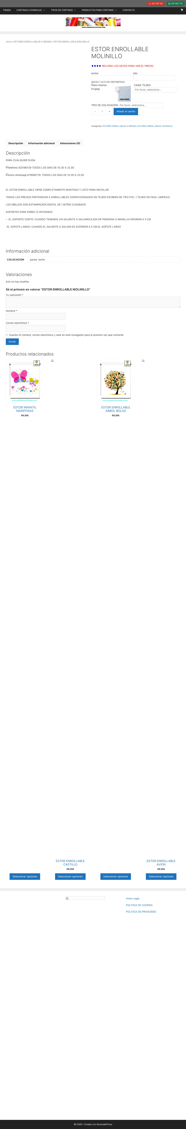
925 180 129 (157, 3)
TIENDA (7, 10)
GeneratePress (104, 1124)
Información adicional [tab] (41, 143)
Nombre (11, 310)
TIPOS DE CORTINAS (62, 10)
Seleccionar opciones (24, 876)
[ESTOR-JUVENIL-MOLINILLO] (45, 90)
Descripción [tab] (15, 143)
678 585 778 (177, 3)
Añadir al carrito (126, 111)
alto (135, 73)
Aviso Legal (132, 898)
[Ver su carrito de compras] (182, 10)
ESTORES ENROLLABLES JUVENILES (155, 126)
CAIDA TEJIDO (142, 85)
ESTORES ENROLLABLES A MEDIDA (33, 41)
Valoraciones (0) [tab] (70, 143)
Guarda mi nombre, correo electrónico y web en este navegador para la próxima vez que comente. (66, 334)
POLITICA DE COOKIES (139, 905)
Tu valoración (14, 295)
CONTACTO (129, 10)
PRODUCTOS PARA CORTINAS (98, 10)
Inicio (8, 41)
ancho (94, 73)
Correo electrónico (17, 322)
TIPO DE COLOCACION (105, 105)
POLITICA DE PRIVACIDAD (141, 911)
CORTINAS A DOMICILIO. (29, 10)
